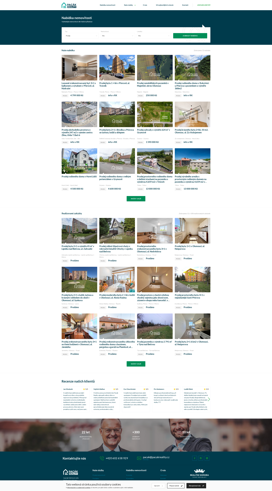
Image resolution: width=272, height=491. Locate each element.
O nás (145, 5)
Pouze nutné (174, 486)
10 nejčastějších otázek (164, 5)
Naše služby (128, 5)
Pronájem (96, 478)
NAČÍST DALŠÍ (136, 199)
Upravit (157, 486)
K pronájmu (130, 478)
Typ (66, 31)
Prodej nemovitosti (99, 475)
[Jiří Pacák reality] (69, 5)
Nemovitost (105, 31)
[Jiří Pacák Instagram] (200, 458)
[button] (209, 399)
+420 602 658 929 (203, 5)
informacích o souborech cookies (78, 487)
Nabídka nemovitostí (107, 5)
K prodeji (129, 475)
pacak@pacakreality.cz (156, 457)
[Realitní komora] (199, 473)
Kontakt (185, 5)
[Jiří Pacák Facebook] (194, 458)
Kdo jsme (163, 475)
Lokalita (139, 31)
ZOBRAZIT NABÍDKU (190, 36)
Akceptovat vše (195, 486)
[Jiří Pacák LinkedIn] (207, 458)
